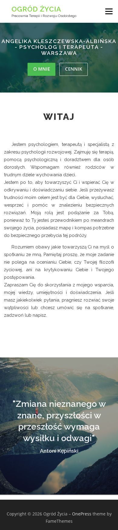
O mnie (41, 69)
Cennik (73, 69)
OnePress (81, 514)
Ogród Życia (36, 9)
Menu (108, 11)
